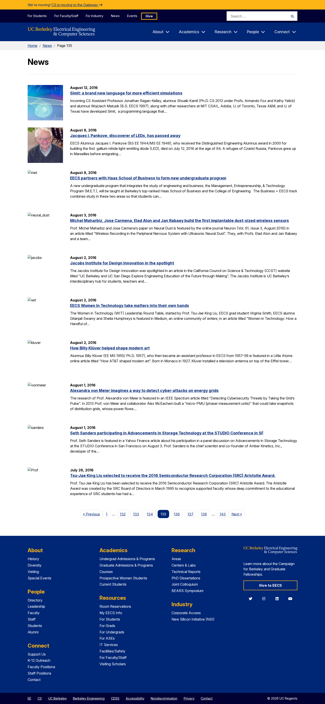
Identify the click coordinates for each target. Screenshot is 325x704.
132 (123, 514)
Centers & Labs (184, 565)
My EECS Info (110, 613)
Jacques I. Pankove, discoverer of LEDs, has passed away (125, 135)
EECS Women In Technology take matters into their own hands (129, 305)
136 (177, 514)
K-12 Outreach (39, 660)
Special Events (39, 578)
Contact (34, 679)
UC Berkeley (57, 698)
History (33, 559)
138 (204, 514)
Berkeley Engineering (89, 698)
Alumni (33, 632)
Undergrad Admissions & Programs (127, 559)
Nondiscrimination (164, 698)
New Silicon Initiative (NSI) (193, 619)
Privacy (189, 698)
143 (223, 514)
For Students (37, 16)
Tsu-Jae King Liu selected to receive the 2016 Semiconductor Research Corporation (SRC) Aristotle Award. (172, 475)
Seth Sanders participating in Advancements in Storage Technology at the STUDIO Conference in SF (167, 433)
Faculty (34, 613)
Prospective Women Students (123, 578)
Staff (32, 619)
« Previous (93, 514)
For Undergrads (111, 632)
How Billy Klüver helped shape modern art (110, 348)
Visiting (33, 571)
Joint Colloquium (185, 584)
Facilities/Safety (112, 651)
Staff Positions (39, 673)
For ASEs (107, 638)
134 (150, 514)
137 (190, 514)
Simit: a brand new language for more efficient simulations (126, 93)
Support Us (37, 654)
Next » (238, 514)
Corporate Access (186, 613)
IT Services (108, 644)
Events (132, 16)
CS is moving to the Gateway (75, 5)
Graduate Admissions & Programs (126, 565)
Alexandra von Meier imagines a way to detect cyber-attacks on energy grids (144, 390)
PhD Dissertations (186, 578)
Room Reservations (115, 606)
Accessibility (135, 698)
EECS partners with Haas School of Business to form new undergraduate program (148, 178)
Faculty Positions (41, 667)
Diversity (35, 565)
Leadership (36, 606)
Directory (35, 600)
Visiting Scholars (112, 664)
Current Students (112, 584)
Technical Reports (186, 571)
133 (136, 514)
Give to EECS (270, 585)
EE (29, 698)
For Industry (94, 16)
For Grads (107, 625)
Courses (106, 571)
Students (35, 625)
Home (32, 45)
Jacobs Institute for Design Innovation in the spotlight (122, 263)
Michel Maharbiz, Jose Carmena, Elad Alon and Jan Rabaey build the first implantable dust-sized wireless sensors (179, 220)
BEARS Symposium (187, 590)
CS (40, 698)
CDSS (115, 698)
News (115, 16)
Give (149, 16)
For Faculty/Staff (66, 16)
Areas (176, 559)
